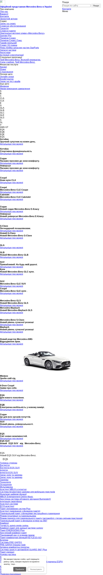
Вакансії (4, 14)
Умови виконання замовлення (15, 89)
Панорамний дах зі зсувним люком (17, 535)
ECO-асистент (7, 506)
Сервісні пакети (8, 31)
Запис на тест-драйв (10, 81)
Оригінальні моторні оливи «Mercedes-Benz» (22, 33)
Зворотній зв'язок (8, 19)
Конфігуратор (7, 79)
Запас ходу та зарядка (11, 477)
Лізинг (3, 69)
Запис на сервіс (8, 23)
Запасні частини (8, 50)
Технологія (5, 482)
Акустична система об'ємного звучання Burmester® (25, 499)
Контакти (66, 9)
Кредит (3, 67)
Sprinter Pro (5, 36)
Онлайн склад (7, 76)
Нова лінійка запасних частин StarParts (19, 48)
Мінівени (4, 86)
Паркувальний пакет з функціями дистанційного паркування (30, 513)
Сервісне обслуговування (13, 26)
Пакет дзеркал (7, 552)
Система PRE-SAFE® (11, 542)
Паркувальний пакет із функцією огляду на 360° (23, 521)
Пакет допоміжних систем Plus (15, 509)
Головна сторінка (8, 463)
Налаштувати (36, 569)
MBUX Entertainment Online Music (16, 497)
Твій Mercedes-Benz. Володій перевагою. (20, 60)
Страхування (6, 72)
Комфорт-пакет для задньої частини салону (21, 528)
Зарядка (4, 480)
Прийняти (19, 569)
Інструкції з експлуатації (12, 55)
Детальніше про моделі (11, 144)
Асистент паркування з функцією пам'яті (20, 511)
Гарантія (4, 28)
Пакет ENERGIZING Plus (12, 530)
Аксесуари (5, 52)
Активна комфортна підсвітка (14, 547)
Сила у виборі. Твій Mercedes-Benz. (17, 62)
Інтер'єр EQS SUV (9, 472)
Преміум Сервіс (8, 38)
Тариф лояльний (8, 43)
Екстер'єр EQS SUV (10, 468)
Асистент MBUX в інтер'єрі (13, 489)
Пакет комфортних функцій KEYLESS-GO (20, 537)
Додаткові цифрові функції (13, 494)
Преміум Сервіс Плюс (11, 40)
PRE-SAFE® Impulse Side (13, 545)
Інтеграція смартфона (11, 501)
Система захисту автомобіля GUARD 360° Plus (23, 550)
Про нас (4, 11)
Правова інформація (10, 574)
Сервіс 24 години (8, 45)
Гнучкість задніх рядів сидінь (14, 525)
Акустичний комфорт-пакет (13, 533)
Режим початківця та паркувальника (18, 516)
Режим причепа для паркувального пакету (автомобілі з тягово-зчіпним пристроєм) (41, 518)
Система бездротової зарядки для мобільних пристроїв (27, 492)
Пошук (96, 6)
